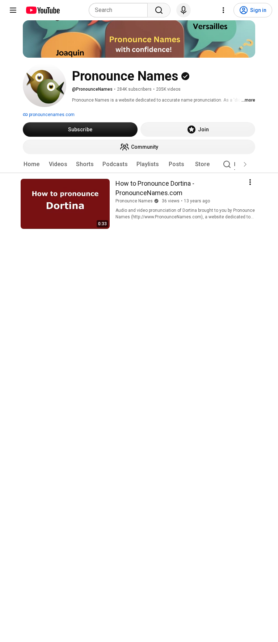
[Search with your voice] (183, 10)
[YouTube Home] (42, 10)
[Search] (158, 10)
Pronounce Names (134, 200)
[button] (245, 164)
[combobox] (120, 10)
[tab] (31, 164)
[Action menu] (250, 182)
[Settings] (223, 10)
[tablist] (139, 164)
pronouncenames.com (51, 114)
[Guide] (13, 10)
